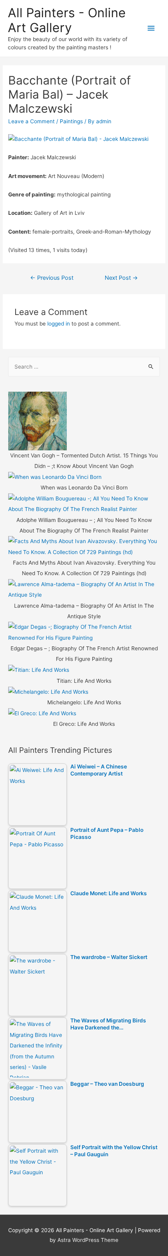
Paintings (71, 121)
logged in (58, 323)
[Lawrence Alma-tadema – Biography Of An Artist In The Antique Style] (84, 589)
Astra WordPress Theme (87, 1240)
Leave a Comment (31, 121)
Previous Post (51, 277)
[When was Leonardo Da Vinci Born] (55, 477)
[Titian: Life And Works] (38, 670)
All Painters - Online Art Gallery (67, 20)
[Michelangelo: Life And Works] (48, 691)
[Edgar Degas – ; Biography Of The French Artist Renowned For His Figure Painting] (84, 632)
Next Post (121, 277)
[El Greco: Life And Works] (42, 713)
